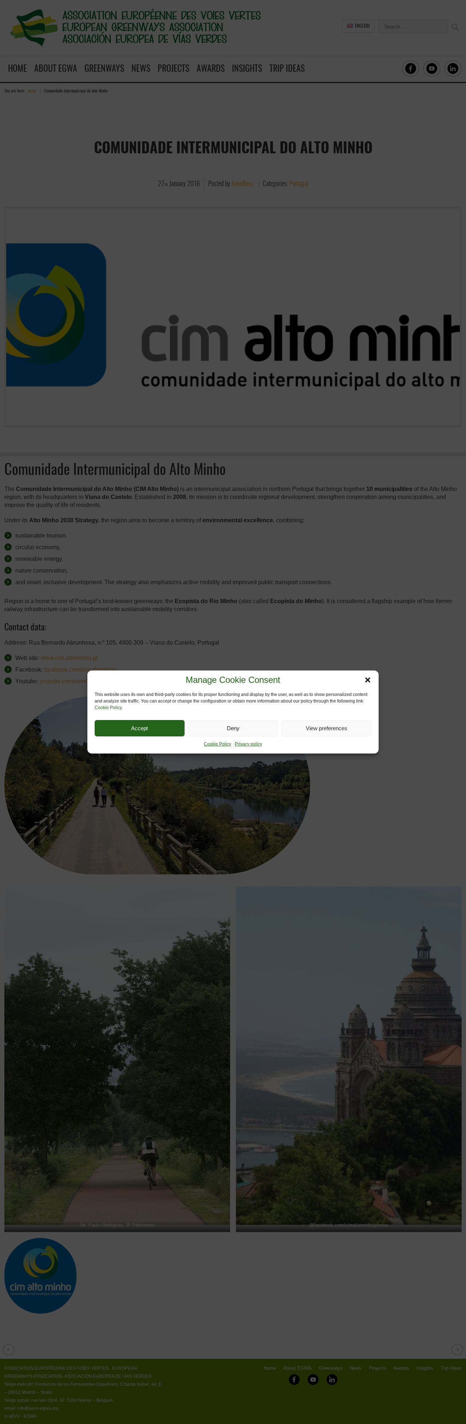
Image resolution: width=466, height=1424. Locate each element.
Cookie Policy (108, 707)
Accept (139, 728)
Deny (233, 728)
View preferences (326, 728)
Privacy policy (248, 744)
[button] (367, 680)
